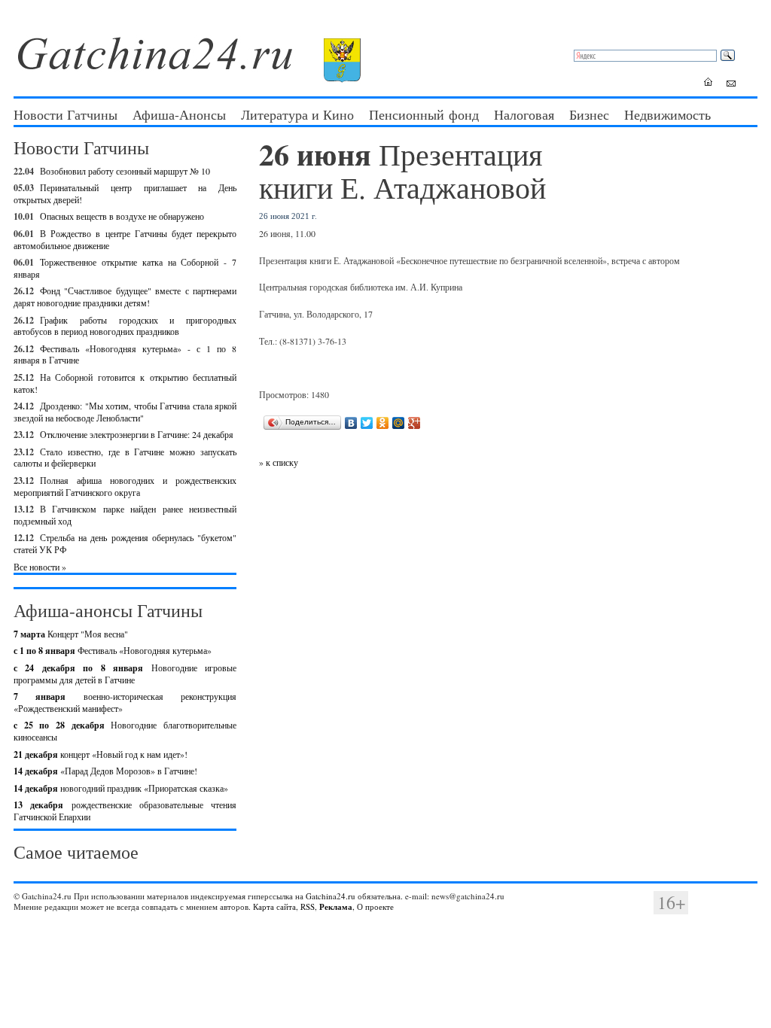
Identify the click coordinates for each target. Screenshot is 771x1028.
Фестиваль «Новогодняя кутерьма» (113, 650)
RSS (307, 906)
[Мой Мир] (399, 423)
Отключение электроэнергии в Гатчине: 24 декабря (136, 434)
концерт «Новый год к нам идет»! (100, 754)
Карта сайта (274, 906)
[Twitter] (367, 423)
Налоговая (524, 114)
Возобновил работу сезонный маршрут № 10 (125, 171)
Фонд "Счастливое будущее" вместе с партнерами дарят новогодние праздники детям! (125, 296)
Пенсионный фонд (424, 114)
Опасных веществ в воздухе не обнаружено (122, 216)
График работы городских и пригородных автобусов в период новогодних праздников (125, 326)
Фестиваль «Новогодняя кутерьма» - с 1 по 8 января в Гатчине (125, 354)
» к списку (278, 462)
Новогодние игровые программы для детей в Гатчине (125, 674)
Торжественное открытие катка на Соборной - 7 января (125, 268)
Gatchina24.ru (330, 896)
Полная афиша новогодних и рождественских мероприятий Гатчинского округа (125, 486)
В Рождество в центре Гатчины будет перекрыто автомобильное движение (125, 239)
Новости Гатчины (65, 114)
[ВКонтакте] (351, 423)
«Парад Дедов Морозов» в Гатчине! (105, 771)
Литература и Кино (297, 114)
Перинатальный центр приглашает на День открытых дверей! (125, 193)
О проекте (375, 906)
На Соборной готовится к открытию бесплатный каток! (125, 383)
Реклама (335, 907)
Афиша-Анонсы (179, 114)
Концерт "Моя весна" (71, 634)
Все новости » (40, 567)
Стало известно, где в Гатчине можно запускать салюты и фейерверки (125, 458)
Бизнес (589, 114)
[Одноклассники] (383, 423)
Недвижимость (667, 114)
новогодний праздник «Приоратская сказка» (121, 788)
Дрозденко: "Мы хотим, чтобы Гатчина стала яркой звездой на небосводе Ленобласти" (125, 412)
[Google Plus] (414, 423)
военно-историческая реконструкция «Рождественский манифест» (125, 702)
